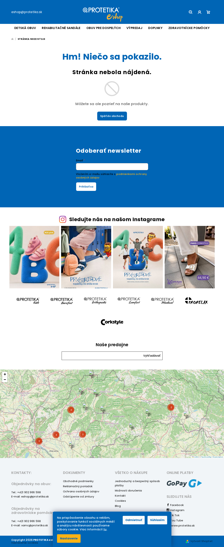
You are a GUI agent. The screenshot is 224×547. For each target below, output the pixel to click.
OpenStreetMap (206, 457)
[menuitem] (25, 28)
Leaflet (196, 457)
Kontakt (120, 495)
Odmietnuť (133, 520)
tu (105, 529)
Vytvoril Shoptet (201, 541)
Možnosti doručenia (128, 490)
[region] (112, 414)
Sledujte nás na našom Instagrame (117, 219)
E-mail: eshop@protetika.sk (30, 496)
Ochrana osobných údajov (81, 491)
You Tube (176, 520)
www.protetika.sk (183, 525)
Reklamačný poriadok (78, 486)
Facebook (176, 505)
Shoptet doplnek (218, 457)
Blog (118, 506)
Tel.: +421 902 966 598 (26, 492)
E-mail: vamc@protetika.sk (29, 525)
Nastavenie (69, 538)
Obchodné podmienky (78, 481)
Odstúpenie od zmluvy (78, 496)
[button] (151, 356)
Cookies (120, 501)
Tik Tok (174, 515)
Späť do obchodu (112, 116)
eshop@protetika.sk (26, 12)
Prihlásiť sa (86, 186)
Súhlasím (157, 520)
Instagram (177, 510)
